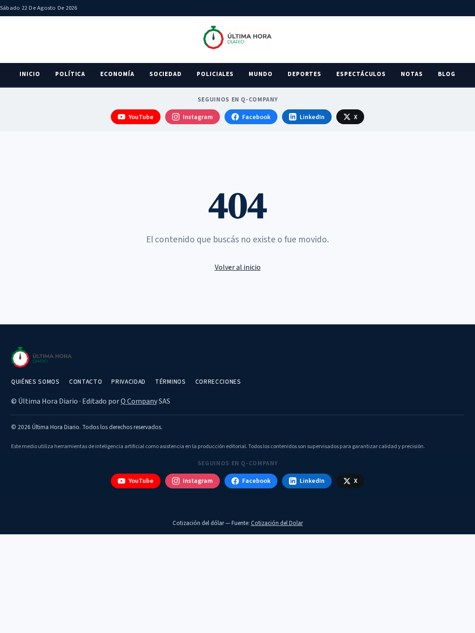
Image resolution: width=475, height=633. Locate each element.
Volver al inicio (238, 267)
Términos (170, 381)
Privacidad (128, 381)
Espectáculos (361, 74)
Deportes (304, 74)
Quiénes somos (35, 381)
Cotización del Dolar (277, 523)
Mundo (261, 74)
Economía (117, 74)
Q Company (139, 401)
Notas (412, 74)
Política (70, 74)
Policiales (215, 74)
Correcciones (218, 381)
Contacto (85, 381)
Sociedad (165, 74)
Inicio (29, 74)
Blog (447, 74)
